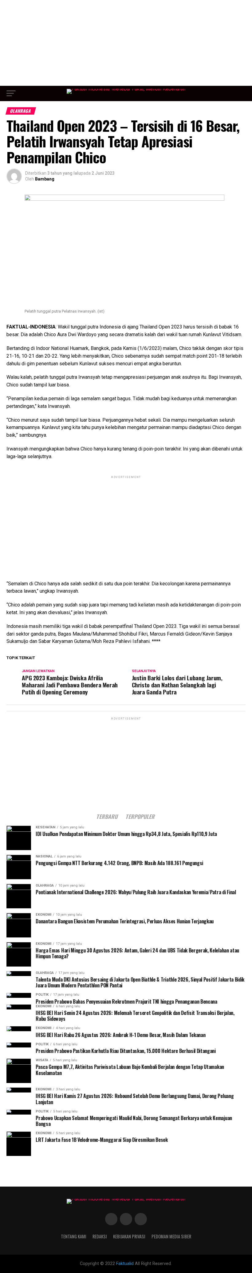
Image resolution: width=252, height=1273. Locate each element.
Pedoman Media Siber (171, 1236)
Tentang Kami (73, 1236)
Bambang (44, 179)
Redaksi (100, 1236)
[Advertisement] (126, 43)
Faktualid (125, 1263)
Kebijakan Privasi (129, 1236)
